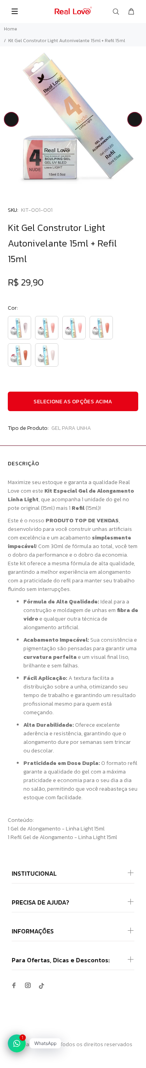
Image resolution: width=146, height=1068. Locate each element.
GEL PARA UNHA (71, 428)
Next (134, 119)
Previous (11, 119)
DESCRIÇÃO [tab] (23, 463)
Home (10, 28)
